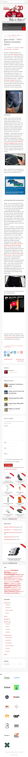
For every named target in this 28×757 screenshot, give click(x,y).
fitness (19, 576)
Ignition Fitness (11, 579)
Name (5, 442)
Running (6, 629)
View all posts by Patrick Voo (13, 372)
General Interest (7, 642)
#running (7, 572)
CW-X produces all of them (11, 337)
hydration (6, 579)
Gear (22, 576)
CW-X (12, 345)
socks (16, 589)
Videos (10, 49)
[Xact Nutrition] (7, 745)
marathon (17, 579)
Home (9, 35)
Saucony (5, 589)
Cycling (6, 626)
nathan (8, 581)
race (15, 582)
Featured (15, 576)
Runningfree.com (14, 587)
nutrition (12, 582)
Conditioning (7, 640)
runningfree (7, 587)
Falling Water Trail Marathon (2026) (10, 527)
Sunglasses (18, 589)
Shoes (13, 589)
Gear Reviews (14, 35)
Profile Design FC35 (8, 359)
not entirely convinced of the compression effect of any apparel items (13, 245)
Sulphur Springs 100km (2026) (16, 403)
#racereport (14, 570)
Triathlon (6, 632)
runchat (15, 584)
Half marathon (14, 578)
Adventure (7, 623)
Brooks (18, 574)
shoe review (9, 589)
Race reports (6, 621)
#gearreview (8, 570)
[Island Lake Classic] (7, 706)
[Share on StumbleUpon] (21, 353)
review (10, 584)
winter (20, 593)
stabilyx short (20, 345)
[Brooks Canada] (16, 677)
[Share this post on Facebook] (5, 353)
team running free (14, 54)
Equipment (7, 607)
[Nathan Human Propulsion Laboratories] (7, 716)
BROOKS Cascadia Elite (14, 409)
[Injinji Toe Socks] (16, 697)
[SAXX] (16, 725)
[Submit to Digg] (15, 353)
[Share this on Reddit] (18, 353)
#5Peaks (5, 570)
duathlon (12, 576)
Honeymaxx (20, 578)
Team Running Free (7, 347)
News (5, 616)
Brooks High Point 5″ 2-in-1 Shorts (10, 529)
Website (5, 453)
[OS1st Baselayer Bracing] (16, 716)
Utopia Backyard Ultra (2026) (16, 398)
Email (5, 448)
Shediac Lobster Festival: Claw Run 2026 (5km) (12, 532)
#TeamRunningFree (10, 574)
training (12, 593)
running (7, 585)
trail (20, 591)
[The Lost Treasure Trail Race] (16, 706)
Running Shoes (19, 587)
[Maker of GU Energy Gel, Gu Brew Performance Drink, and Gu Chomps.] (7, 697)
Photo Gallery (6, 619)
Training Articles (6, 635)
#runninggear (13, 572)
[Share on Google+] (8, 356)
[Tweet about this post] (8, 353)
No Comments (15, 49)
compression (8, 345)
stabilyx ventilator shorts (12, 80)
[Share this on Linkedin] (5, 356)
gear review (16, 345)
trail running (7, 593)
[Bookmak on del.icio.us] (11, 353)
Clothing (18, 35)
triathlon (16, 593)
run (13, 584)
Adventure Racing (8, 637)
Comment (6, 425)
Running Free (15, 585)
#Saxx (16, 572)
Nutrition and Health (8, 645)
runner (19, 584)
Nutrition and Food (8, 610)
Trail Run (22, 591)
